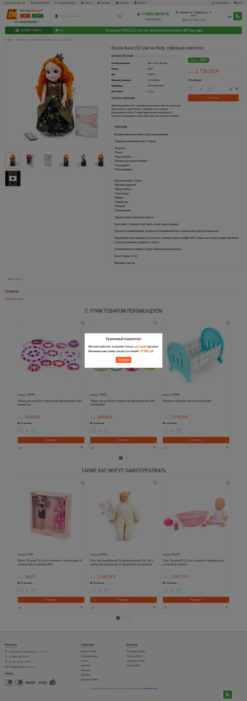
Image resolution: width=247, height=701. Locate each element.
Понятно (123, 360)
